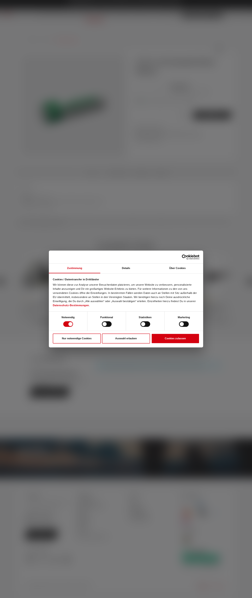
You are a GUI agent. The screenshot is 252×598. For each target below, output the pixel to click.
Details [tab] (126, 268)
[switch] (107, 324)
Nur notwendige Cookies (77, 338)
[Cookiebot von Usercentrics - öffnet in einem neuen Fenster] (184, 257)
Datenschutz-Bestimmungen (71, 305)
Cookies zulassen (175, 338)
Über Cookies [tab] (177, 268)
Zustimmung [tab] (74, 268)
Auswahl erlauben (126, 338)
